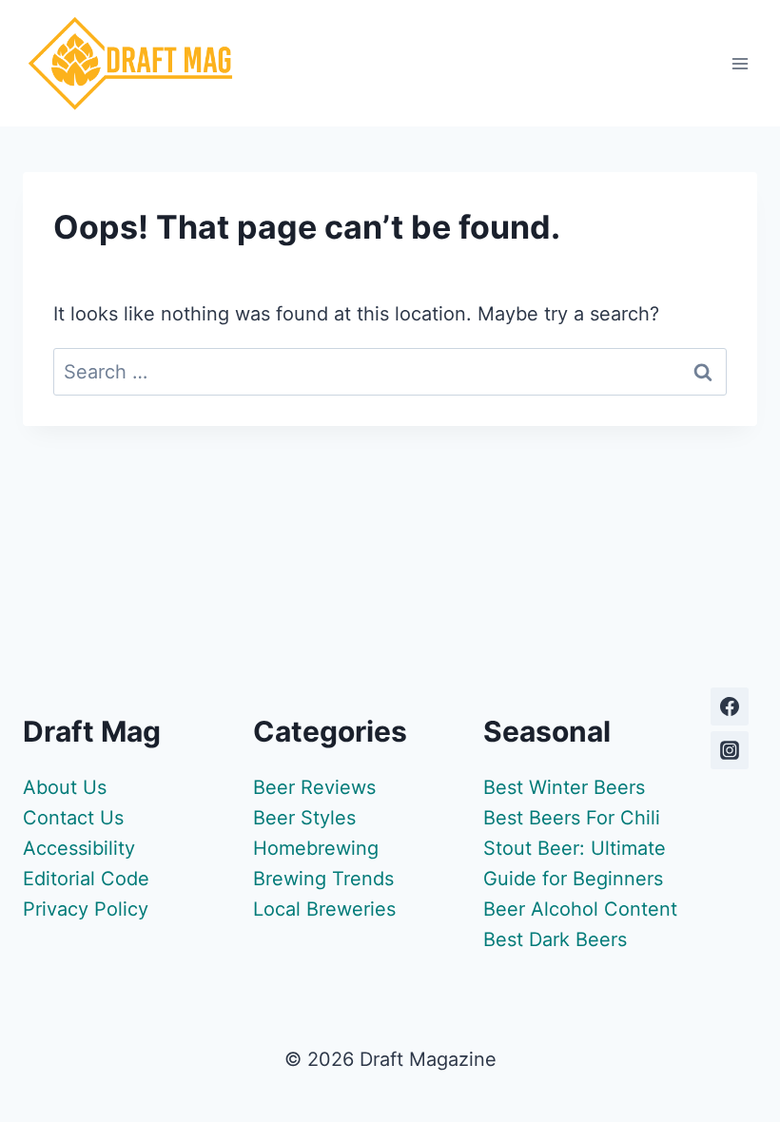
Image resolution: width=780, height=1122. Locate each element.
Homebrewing (316, 848)
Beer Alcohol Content (580, 909)
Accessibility (79, 848)
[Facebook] (730, 706)
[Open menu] (739, 63)
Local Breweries (324, 909)
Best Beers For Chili (571, 817)
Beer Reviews (314, 787)
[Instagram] (730, 750)
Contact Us (73, 817)
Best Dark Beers (555, 939)
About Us (65, 787)
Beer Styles (304, 817)
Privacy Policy (85, 909)
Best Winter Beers (564, 787)
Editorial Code (86, 878)
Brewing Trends (323, 878)
